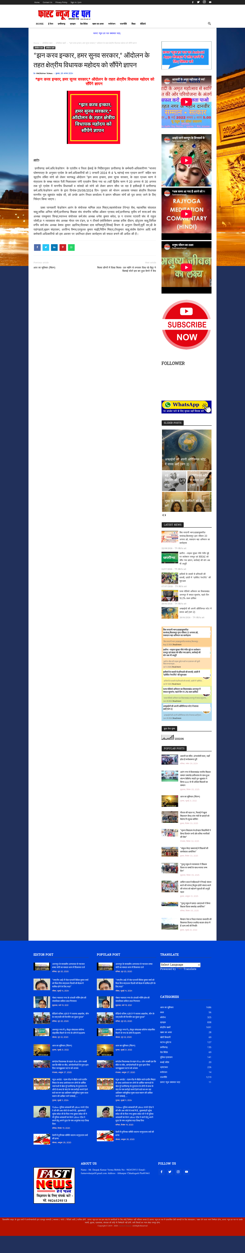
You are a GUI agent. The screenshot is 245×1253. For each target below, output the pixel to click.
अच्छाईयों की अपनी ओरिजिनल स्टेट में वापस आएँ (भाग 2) (196, 610)
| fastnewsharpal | (125, 1225)
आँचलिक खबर (38, 48)
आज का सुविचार (167, 1007)
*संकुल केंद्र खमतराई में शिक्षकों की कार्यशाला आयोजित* (194, 850)
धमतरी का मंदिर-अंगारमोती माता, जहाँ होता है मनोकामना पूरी (195, 758)
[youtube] (210, 2)
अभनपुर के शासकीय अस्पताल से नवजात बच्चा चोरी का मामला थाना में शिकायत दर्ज (68, 966)
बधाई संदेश (164, 1062)
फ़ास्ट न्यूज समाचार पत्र (170, 1082)
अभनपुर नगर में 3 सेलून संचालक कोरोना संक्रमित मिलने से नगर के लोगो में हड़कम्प (68, 1031)
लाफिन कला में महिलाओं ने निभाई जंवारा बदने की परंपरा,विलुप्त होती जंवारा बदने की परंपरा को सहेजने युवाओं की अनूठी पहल (195, 887)
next (165, 515)
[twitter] (198, 2)
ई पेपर (50, 23)
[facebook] (193, 2)
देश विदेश (84, 23)
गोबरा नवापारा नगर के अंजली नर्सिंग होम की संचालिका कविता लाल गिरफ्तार (69, 999)
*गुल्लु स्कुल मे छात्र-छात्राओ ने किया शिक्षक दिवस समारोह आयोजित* (195, 905)
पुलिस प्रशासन (166, 1057)
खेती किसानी (165, 1037)
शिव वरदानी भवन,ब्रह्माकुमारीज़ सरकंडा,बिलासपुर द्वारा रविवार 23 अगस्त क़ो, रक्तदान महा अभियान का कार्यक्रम (195, 538)
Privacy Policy (61, 2)
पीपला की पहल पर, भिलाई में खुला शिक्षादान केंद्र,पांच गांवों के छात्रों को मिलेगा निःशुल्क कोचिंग (194, 816)
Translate (190, 969)
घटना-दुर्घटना (165, 1042)
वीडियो (143, 23)
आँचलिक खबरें (50, 48)
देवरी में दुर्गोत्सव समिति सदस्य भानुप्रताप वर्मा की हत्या (70, 1137)
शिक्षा (134, 23)
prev (163, 515)
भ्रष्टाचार (164, 1067)
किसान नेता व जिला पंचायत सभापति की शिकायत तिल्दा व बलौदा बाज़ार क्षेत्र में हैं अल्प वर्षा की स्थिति (196, 923)
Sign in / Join (76, 2)
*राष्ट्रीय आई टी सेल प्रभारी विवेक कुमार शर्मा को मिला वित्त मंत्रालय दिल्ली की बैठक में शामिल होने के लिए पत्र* (70, 983)
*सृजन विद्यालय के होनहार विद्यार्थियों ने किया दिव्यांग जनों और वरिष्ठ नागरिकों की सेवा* (195, 834)
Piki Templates (43, 1233)
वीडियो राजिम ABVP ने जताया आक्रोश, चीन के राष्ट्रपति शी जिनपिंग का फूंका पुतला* (70, 1015)
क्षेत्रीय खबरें (165, 1027)
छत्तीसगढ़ (61, 23)
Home (37, 2)
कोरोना (163, 1017)
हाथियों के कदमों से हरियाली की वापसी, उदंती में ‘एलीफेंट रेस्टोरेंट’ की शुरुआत (195, 577)
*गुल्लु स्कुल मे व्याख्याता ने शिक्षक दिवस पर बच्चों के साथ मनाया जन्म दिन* (193, 868)
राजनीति (123, 23)
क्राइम (73, 23)
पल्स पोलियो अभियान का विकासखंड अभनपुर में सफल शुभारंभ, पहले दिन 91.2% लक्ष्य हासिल (195, 595)
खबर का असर (98, 23)
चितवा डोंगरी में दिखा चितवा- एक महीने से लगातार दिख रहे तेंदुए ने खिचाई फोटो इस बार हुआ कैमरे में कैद (126, 269)
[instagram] (204, 2)
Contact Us (47, 2)
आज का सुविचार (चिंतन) (44, 267)
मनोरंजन (111, 23)
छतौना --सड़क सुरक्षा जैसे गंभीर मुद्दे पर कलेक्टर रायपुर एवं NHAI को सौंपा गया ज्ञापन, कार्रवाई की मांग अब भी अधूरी (195, 559)
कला (162, 1012)
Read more (177, 644)
